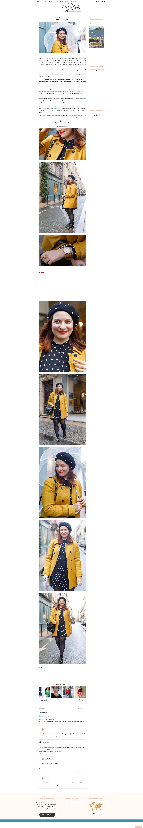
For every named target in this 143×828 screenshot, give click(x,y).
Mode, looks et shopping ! (65, 17)
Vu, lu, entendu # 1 (42, 708)
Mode (44, 1)
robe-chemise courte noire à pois (70, 72)
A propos (73, 1)
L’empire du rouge (68, 699)
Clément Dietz (64, 126)
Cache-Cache (49, 70)
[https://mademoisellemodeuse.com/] (71, 7)
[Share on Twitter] (44, 703)
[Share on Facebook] (42, 703)
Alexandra (47, 728)
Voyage (50, 1)
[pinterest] (101, 1)
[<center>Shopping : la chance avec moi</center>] (56, 692)
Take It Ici (44, 741)
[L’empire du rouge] (68, 692)
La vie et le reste (64, 1)
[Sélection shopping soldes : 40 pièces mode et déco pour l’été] (44, 692)
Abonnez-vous (47, 815)
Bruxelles (79, 91)
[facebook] (99, 1)
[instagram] (98, 1)
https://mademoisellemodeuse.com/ (46, 820)
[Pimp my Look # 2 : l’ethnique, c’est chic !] (80, 692)
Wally (43, 715)
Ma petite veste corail (82, 708)
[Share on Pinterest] (45, 703)
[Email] (104, 1)
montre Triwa (57, 108)
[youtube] (102, 1)
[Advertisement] (96, 89)
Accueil (39, 1)
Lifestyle (56, 1)
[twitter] (96, 1)
